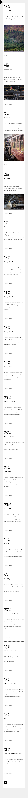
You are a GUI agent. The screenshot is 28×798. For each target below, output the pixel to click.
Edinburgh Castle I (8, 366)
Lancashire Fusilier (8, 69)
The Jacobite (7, 227)
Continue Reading (8, 56)
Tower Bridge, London (9, 578)
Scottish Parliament (8, 544)
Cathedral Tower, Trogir (9, 401)
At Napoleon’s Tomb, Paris (10, 683)
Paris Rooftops (7, 718)
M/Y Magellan (7, 471)
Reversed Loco (7, 117)
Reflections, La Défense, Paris (11, 651)
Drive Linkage (7, 178)
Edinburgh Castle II (8, 331)
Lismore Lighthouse (8, 509)
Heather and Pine (8, 11)
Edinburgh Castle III (8, 296)
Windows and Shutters (9, 436)
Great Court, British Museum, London (12, 753)
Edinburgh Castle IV (8, 261)
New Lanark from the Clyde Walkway (12, 613)
